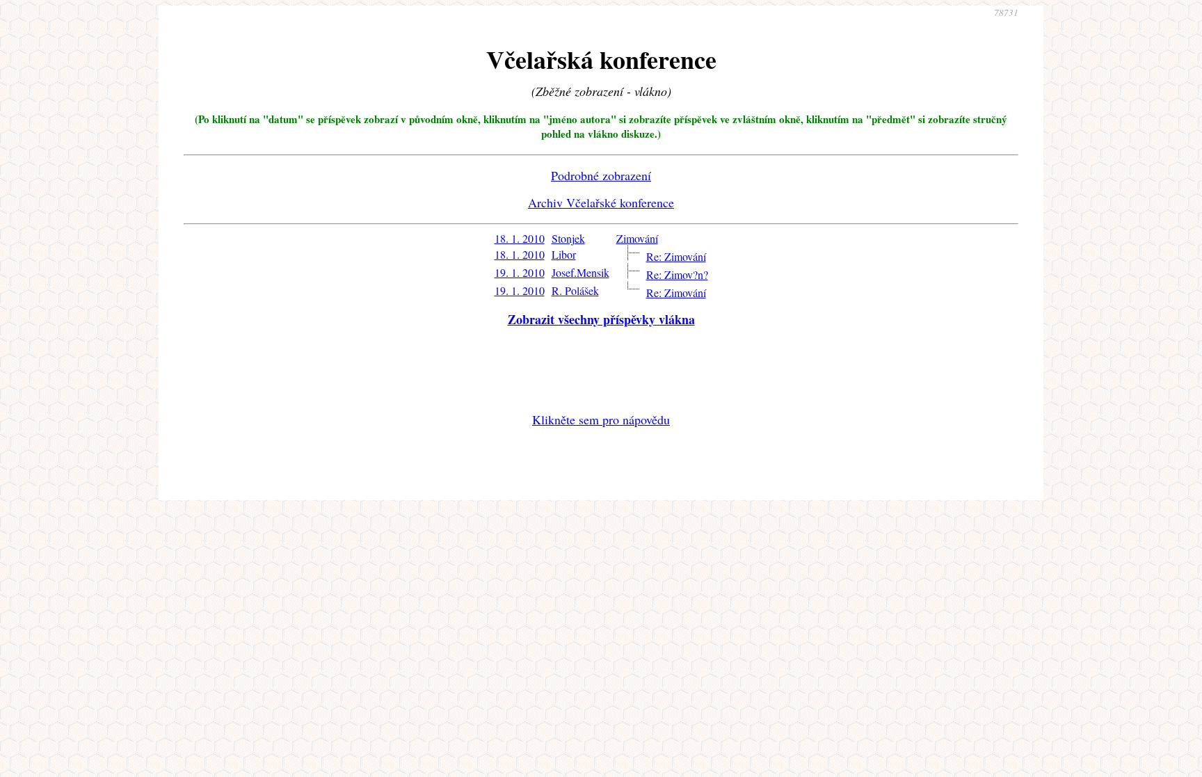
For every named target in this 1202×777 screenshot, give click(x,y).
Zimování (637, 238)
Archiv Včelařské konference (601, 202)
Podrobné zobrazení (601, 175)
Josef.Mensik (580, 272)
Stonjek (568, 238)
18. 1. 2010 (520, 238)
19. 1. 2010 (520, 272)
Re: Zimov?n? (677, 274)
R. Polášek (575, 290)
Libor (564, 254)
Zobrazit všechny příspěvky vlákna (601, 319)
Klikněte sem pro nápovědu (601, 419)
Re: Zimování (676, 256)
